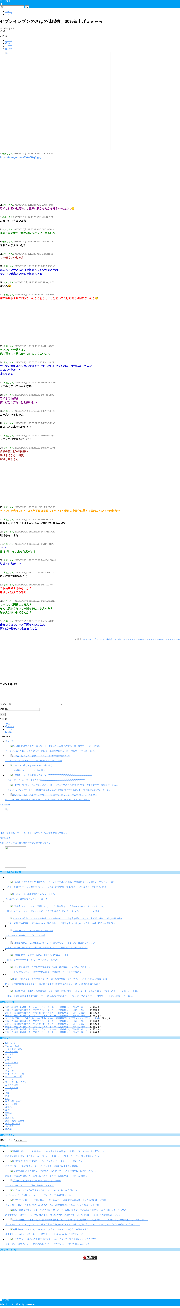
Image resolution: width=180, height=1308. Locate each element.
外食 (7, 1099)
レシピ (8, 1090)
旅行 (7, 1110)
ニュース (9, 1079)
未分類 (8, 1112)
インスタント (11, 1054)
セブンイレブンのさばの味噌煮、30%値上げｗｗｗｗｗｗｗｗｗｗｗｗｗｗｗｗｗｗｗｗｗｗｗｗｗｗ (131, 639)
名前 (2, 709)
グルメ (8, 1065)
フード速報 (5, 1)
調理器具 (9, 1118)
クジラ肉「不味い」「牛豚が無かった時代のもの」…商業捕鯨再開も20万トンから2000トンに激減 (52, 1018)
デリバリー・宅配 (13, 1076)
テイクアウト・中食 (14, 1074)
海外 (7, 1115)
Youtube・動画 (12, 1046)
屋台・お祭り (11, 1104)
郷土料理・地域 (12, 1123)
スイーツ (9, 1071)
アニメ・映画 (11, 1051)
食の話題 (9, 1126)
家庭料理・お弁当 (13, 1101)
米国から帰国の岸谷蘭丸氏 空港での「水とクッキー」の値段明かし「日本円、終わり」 (47, 1007)
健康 (7, 1096)
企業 (7, 1093)
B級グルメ (10, 1043)
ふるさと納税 (11, 1085)
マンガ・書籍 (11, 1087)
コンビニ (9, 741)
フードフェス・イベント (16, 1082)
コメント (5, 704)
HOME (5, 1300)
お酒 (7, 1060)
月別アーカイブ (7, 1140)
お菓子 (8, 1057)
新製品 (8, 1107)
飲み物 (8, 1129)
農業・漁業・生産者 (14, 1121)
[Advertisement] (79, 183)
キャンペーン (11, 1063)
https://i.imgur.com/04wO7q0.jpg (20, 157)
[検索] (27, 6)
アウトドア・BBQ (13, 1049)
